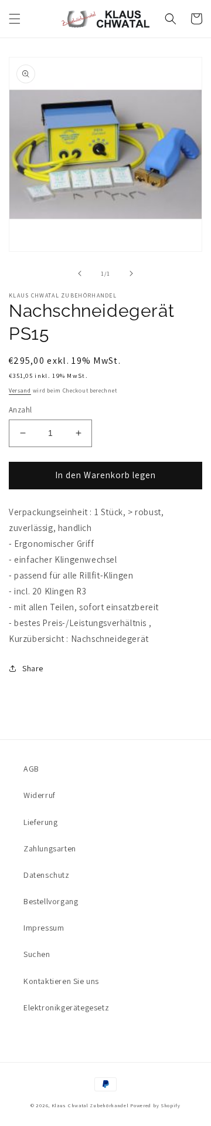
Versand (20, 390)
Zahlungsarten (49, 848)
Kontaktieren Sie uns (61, 981)
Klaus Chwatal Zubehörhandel (90, 1105)
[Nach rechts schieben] (131, 273)
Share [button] (32, 668)
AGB (31, 768)
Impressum (43, 927)
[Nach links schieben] (80, 273)
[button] (15, 19)
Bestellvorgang (50, 901)
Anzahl (20, 410)
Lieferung (40, 822)
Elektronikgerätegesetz (66, 1007)
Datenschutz (46, 875)
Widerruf (39, 795)
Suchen (36, 954)
